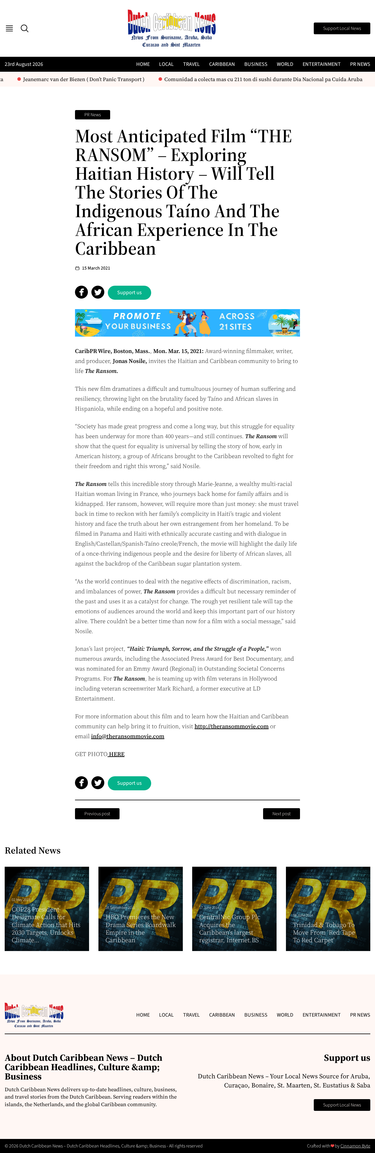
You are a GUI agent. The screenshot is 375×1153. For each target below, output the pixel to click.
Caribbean (222, 64)
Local (166, 64)
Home (143, 64)
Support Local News (342, 28)
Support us (129, 292)
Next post (281, 814)
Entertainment (322, 64)
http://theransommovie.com (232, 726)
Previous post (97, 814)
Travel (191, 64)
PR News (360, 64)
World (285, 64)
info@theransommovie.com (127, 736)
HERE (116, 754)
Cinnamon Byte (355, 1146)
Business (255, 64)
